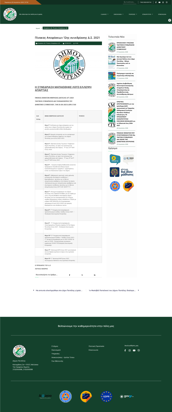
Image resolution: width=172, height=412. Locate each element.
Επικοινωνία (93, 350)
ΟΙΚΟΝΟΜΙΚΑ (118, 14)
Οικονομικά (56, 350)
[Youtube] (159, 2)
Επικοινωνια (162, 14)
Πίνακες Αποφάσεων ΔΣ (53, 43)
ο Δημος (104, 14)
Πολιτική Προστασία (96, 346)
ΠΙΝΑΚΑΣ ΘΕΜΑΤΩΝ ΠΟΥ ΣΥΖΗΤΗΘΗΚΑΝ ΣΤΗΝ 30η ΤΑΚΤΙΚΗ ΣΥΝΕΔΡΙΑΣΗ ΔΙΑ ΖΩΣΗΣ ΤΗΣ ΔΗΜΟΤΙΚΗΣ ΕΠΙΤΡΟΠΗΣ (126, 137)
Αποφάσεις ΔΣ (42, 43)
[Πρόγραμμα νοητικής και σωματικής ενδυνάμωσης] (111, 76)
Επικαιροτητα (146, 14)
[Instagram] (163, 2)
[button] (169, 20)
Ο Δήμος (55, 346)
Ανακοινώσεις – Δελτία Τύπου (63, 357)
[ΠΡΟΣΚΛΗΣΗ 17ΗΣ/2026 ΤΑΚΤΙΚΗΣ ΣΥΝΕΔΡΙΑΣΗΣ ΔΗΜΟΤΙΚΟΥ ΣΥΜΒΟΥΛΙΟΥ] (111, 47)
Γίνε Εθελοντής (57, 361)
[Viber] (166, 2)
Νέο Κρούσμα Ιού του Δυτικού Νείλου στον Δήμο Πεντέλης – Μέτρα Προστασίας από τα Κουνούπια (126, 61)
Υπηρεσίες (56, 354)
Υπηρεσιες (132, 14)
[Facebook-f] (156, 2)
